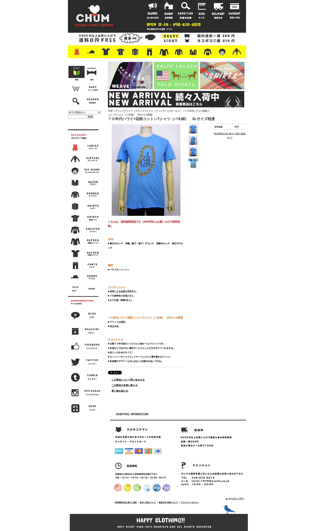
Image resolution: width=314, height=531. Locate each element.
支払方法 (234, 10)
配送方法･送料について (168, 502)
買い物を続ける (120, 390)
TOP (110, 111)
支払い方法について (148, 502)
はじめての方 (153, 10)
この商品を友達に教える (125, 385)
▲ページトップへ (234, 498)
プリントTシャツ (124, 111)
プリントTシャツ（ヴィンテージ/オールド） (158, 111)
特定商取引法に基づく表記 (126, 502)
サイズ (202, 10)
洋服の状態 (185, 10)
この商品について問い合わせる (128, 379)
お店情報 (169, 10)
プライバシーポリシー (190, 502)
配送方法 (218, 10)
